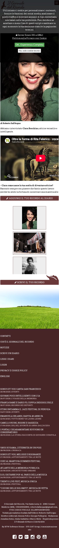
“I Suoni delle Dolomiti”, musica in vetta (24, 489)
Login (3, 364)
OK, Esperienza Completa (29, 44)
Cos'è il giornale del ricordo (17, 341)
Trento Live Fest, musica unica (18, 482)
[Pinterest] (39, 537)
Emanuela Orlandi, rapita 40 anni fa (21, 417)
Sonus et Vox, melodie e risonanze (20, 455)
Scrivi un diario (9, 353)
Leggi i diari (7, 359)
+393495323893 (22, 507)
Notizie (4, 347)
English (5, 376)
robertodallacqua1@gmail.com (43, 507)
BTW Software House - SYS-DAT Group (22, 526)
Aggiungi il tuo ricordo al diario (30, 198)
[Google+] (26, 537)
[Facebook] (14, 537)
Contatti (5, 336)
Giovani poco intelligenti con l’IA (20, 397)
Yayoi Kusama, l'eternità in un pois (20, 449)
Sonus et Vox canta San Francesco (20, 390)
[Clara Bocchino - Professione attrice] (29, 217)
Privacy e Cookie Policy (13, 370)
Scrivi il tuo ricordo (30, 282)
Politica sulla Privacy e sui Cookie (29, 38)
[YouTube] (45, 537)
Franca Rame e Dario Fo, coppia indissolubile (26, 403)
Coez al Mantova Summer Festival (20, 462)
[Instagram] (33, 537)
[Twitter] (20, 537)
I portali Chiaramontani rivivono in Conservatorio (28, 432)
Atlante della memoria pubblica (19, 469)
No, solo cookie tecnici (29, 50)
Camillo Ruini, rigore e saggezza (25, 424)
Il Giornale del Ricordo (14, 504)
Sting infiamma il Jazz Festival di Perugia (25, 410)
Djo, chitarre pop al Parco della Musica (23, 476)
